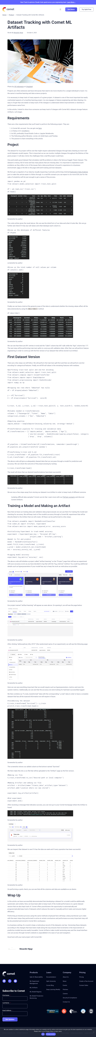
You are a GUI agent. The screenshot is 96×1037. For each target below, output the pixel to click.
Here (18, 168)
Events (65, 985)
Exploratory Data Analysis (79, 172)
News (64, 981)
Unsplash (29, 87)
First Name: (6, 995)
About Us (66, 977)
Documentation (51, 977)
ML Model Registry (35, 992)
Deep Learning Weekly (53, 989)
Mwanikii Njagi (18, 33)
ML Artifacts (34, 987)
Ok (43, 1034)
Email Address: (7, 1010)
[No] (94, 1032)
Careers (65, 993)
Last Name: (6, 1002)
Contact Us (66, 1002)
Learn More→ (71, 2)
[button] (48, 61)
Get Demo (71, 9)
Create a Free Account (86, 981)
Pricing (81, 977)
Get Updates (10, 1019)
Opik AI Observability (36, 977)
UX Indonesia (19, 87)
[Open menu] (60, 9)
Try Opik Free (86, 9)
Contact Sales (83, 985)
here (40, 128)
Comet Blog (50, 985)
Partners (65, 989)
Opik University (51, 981)
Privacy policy (51, 1034)
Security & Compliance (70, 998)
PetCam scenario (69, 497)
